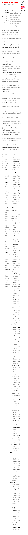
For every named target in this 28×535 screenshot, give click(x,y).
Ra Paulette (17, 431)
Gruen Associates (16, 233)
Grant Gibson (15, 231)
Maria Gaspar (17, 422)
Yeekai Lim (16, 369)
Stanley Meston (16, 344)
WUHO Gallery (6, 286)
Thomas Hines (13, 380)
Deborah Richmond (13, 203)
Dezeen (5, 193)
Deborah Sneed (13, 497)
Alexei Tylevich (15, 454)
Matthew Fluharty (16, 450)
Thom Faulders (15, 358)
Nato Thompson (18, 426)
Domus (5, 194)
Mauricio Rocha (16, 290)
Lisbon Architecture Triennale (6, 223)
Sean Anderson (15, 337)
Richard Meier (13, 329)
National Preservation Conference (6, 237)
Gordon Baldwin (17, 406)
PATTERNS (14, 311)
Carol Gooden (15, 392)
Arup (16, 176)
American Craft (7, 157)
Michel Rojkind (17, 294)
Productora (14, 322)
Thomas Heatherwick (15, 359)
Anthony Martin (17, 493)
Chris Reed (18, 512)
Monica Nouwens (13, 426)
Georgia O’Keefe (16, 405)
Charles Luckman (13, 190)
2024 (2, 155)
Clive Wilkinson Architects (15, 194)
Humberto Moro (13, 409)
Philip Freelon (15, 318)
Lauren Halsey (18, 418)
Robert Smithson (13, 435)
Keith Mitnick (13, 261)
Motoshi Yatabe (16, 301)
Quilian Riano (17, 323)
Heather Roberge (13, 237)
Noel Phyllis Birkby (14, 307)
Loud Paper (23, 6)
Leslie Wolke (17, 486)
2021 (2, 157)
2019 (2, 158)
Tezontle (15, 355)
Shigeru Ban (17, 339)
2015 (2, 161)
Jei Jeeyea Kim (16, 376)
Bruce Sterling (15, 459)
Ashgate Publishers (7, 182)
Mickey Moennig (13, 295)
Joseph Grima (15, 256)
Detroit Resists (15, 514)
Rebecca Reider (15, 503)
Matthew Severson (16, 520)
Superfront (6, 257)
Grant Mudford (13, 408)
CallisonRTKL (12, 186)
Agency (19, 156)
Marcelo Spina (17, 282)
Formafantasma (13, 222)
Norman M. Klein (13, 471)
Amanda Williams (15, 384)
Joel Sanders (12, 250)
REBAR (19, 523)
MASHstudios (15, 469)
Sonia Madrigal (13, 440)
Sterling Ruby (13, 442)
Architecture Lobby (13, 173)
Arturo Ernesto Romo (14, 388)
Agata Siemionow (15, 156)
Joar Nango (16, 414)
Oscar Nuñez (18, 522)
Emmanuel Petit (13, 214)
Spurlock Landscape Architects (15, 343)
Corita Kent (18, 395)
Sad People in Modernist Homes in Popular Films (7, 248)
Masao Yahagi (15, 288)
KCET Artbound (6, 216)
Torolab (12, 361)
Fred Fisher (16, 225)
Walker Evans (12, 448)
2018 (2, 159)
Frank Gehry (15, 224)
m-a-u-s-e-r (16, 277)
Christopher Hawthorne (16, 192)
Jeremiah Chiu (16, 465)
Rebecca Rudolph (15, 327)
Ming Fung (17, 297)
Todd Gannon (12, 360)
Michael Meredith (17, 293)
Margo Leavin (12, 422)
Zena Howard (15, 372)
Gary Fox (12, 376)
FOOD (13, 403)
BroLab (15, 509)
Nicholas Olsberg (16, 305)
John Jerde (16, 250)
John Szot (12, 252)
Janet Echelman (15, 412)
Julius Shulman (16, 258)
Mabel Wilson (16, 278)
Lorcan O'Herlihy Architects (15, 272)
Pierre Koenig (16, 320)
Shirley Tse (15, 439)
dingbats (18, 208)
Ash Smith (16, 456)
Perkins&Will (12, 316)
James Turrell (15, 411)
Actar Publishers (7, 155)
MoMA (18, 299)
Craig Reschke (13, 197)
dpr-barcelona (6, 195)
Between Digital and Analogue (15, 484)
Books (22, 2)
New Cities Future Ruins (14, 427)
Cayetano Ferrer (14, 393)
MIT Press (6, 233)
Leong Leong (12, 269)
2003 (2, 167)
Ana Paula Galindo (17, 165)
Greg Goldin (15, 516)
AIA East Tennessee (7, 156)
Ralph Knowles (13, 324)
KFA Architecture (16, 263)
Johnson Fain (16, 252)
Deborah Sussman (17, 460)
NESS (5, 238)
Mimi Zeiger (10, 2)
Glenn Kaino (12, 406)
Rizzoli (6, 246)
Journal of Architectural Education (6, 213)
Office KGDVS (17, 308)
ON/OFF (17, 471)
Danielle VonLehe (16, 199)
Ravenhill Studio (15, 473)
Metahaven (18, 469)
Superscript (12, 352)
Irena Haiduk (12, 410)
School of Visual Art (14, 475)
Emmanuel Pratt (16, 401)
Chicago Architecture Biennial (6, 189)
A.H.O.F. (5, 16)
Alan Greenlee (13, 492)
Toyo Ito (19, 361)
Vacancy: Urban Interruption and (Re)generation (7, 278)
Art (6, 16)
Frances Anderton (17, 222)
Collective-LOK (16, 195)
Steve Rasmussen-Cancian (14, 526)
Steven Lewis (15, 348)
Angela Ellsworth (13, 386)
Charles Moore (18, 190)
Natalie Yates (13, 303)
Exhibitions (23, 4)
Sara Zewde (17, 525)
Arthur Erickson (13, 176)
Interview (6, 209)
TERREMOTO (12, 355)
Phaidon (6, 243)
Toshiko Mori (15, 361)
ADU (11, 507)
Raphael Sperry (16, 325)
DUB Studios (16, 210)
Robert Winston (18, 435)
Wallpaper (6, 282)
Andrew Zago (17, 167)
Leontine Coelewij (13, 420)
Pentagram (12, 472)
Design (11, 452)
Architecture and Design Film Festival (7, 169)
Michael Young (13, 294)
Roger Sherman (15, 524)
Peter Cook (16, 316)
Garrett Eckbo (16, 227)
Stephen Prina (16, 441)
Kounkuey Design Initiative (15, 265)
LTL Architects (16, 275)
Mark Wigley (18, 286)
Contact (22, 5)
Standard (12, 344)
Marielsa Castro (17, 284)
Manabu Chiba (17, 280)
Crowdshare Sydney (7, 192)
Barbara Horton (18, 178)
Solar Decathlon (15, 341)
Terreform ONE (17, 354)
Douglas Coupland (15, 399)
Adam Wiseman (16, 382)
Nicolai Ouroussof (16, 306)
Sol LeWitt (18, 439)
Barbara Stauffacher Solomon (15, 457)
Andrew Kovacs (13, 167)
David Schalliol (17, 397)
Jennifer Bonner (13, 248)
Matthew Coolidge (13, 424)
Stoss (17, 527)
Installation (17, 409)
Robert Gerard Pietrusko (16, 331)
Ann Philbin (18, 386)
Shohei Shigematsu (13, 340)
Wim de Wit (17, 380)
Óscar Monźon (12, 429)
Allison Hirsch (13, 163)
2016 (2, 160)
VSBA (15, 363)
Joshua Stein (16, 257)
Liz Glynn (18, 420)
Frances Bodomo (17, 403)
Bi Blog (6, 184)
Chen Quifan (17, 495)
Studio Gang (12, 350)
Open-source (14, 522)
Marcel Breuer (13, 282)
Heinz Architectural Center (6, 206)
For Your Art (6, 199)
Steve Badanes (16, 346)
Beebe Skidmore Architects (15, 180)
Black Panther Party (16, 494)
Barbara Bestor (13, 178)
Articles (22, 1)
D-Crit (14, 460)
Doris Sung (16, 209)
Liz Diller (16, 271)
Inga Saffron (14, 243)
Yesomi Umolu (17, 448)
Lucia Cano (14, 276)
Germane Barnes (13, 229)
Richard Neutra (17, 329)
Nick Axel (12, 306)
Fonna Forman (15, 499)
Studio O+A (16, 350)
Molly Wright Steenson (14, 299)
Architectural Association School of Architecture (7, 163)
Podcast (12, 503)
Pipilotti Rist (13, 431)
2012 (2, 163)
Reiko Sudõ (16, 474)
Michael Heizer (17, 425)
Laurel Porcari (13, 418)
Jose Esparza (12, 255)
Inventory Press (7, 210)
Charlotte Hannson (13, 191)
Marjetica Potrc (18, 423)
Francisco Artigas (13, 223)
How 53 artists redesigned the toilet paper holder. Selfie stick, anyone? (7, 12)
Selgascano (14, 338)
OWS (11, 523)
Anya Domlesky (13, 508)
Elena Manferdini (13, 211)
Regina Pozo (12, 474)
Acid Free (6, 154)
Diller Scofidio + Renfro (16, 207)
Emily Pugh (12, 375)
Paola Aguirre (17, 310)
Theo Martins (7, 20)
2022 (2, 156)
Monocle (6, 235)
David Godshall (13, 201)
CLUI (15, 395)
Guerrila (18, 516)
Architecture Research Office (15, 174)
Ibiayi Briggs (15, 241)
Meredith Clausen (13, 378)
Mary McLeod (16, 377)
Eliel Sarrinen (16, 212)
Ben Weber (14, 390)
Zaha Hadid (15, 371)
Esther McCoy (13, 216)
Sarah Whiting (16, 335)
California (17, 509)
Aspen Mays (15, 389)
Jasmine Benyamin (13, 246)
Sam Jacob (14, 333)
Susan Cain (14, 477)
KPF (19, 265)
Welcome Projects (14, 365)
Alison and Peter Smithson (15, 161)
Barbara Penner (13, 374)
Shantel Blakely (15, 476)
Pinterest (15, 488)
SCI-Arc (6, 250)
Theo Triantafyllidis (14, 357)
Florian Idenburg (16, 220)
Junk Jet (6, 214)
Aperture (6, 158)
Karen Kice (16, 259)
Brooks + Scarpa (15, 184)
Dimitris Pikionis (13, 208)
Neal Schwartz (17, 303)
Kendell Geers (13, 416)
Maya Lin (17, 424)
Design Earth (15, 206)
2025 (2, 154)
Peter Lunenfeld (16, 472)
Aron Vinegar (18, 175)
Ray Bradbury (16, 326)
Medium (5, 231)
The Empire (18, 355)
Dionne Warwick (17, 497)
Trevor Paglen (13, 446)
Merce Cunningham (16, 501)
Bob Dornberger (17, 182)
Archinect (6, 159)
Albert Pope (14, 507)
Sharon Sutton (13, 339)
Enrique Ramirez (18, 214)
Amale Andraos (18, 163)
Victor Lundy (12, 363)
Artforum (6, 180)
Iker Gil (15, 242)
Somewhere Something (14, 342)
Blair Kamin (12, 182)
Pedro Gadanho (17, 314)
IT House (14, 244)
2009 (2, 165)
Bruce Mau (14, 458)
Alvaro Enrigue (17, 492)
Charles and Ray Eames (14, 188)
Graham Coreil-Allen (16, 407)
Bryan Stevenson (13, 495)
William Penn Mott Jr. (14, 367)
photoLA (6, 244)
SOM (18, 341)
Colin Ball (12, 195)
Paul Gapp (17, 311)
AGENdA (11, 157)
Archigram (12, 171)
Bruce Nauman (15, 391)
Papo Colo (16, 429)
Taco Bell (12, 505)
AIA (15, 158)
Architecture (12, 153)
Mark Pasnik (14, 286)
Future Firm (15, 226)
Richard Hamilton (15, 433)
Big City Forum (17, 508)
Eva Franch (12, 218)
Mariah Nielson (13, 423)
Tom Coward (16, 360)
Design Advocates (13, 205)
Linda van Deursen (16, 467)
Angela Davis (12, 493)
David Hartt (12, 397)
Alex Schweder (18, 160)
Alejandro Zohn (13, 160)
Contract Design (7, 190)
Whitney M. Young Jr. (17, 505)
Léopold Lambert (17, 269)
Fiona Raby (15, 463)
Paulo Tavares (13, 314)
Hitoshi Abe (15, 239)
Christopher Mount (13, 193)
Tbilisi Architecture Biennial (6, 261)
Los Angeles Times (7, 227)
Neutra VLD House (7, 239)
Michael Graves (15, 291)
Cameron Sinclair (17, 186)
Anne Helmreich (16, 373)
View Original (4, 22)
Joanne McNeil (13, 486)
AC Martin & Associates (14, 154)
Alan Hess (14, 159)
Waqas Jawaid (14, 480)
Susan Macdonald (17, 352)
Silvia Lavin (18, 340)
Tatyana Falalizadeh (17, 443)
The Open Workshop (17, 356)
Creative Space (17, 197)
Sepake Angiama (13, 437)
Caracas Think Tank (13, 510)
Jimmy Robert (12, 414)
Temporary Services (13, 444)
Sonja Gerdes (17, 440)
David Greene (17, 201)
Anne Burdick (15, 455)
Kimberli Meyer (17, 416)
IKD (13, 242)
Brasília (12, 509)
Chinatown (15, 512)
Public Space (16, 523)
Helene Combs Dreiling (17, 238)
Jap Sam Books (6, 211)
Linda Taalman (13, 271)
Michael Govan (13, 425)
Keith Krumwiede (16, 260)
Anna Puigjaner (13, 169)
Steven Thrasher (13, 527)
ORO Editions (6, 241)
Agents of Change (15, 157)
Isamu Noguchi (17, 410)
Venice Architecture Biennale (6, 280)
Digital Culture (12, 482)
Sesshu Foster (15, 438)
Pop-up (13, 523)
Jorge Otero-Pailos (16, 254)
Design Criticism (13, 461)
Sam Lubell (13, 525)
